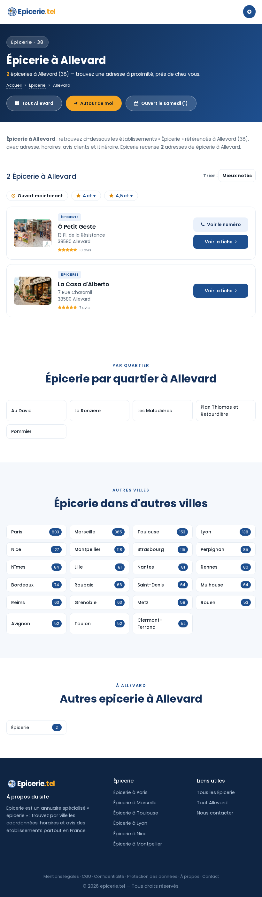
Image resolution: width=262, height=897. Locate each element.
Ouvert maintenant (40, 196)
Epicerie (37, 12)
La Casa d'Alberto (83, 284)
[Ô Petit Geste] (32, 233)
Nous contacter (215, 813)
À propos (189, 876)
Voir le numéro (224, 224)
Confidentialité (109, 876)
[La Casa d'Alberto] (32, 291)
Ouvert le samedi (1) (164, 103)
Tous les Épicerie (216, 792)
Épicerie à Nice (130, 833)
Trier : (211, 175)
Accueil (14, 85)
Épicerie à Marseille (135, 802)
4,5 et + (124, 196)
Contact (210, 876)
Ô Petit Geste (77, 227)
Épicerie (37, 85)
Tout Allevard (37, 103)
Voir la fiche (219, 242)
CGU (86, 876)
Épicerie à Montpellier (137, 844)
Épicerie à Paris (130, 792)
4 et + (89, 196)
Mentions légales (61, 876)
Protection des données (152, 876)
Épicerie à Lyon (130, 823)
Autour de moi (96, 103)
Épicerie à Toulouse (135, 813)
